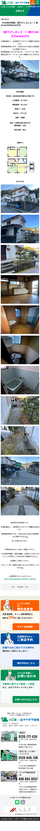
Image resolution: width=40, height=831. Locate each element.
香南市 (16, 725)
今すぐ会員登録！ (26, 626)
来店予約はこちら (26, 663)
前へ (13, 587)
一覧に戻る (20, 587)
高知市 (5, 725)
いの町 (32, 725)
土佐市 (27, 725)
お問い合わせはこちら (26, 699)
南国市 (11, 725)
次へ (26, 587)
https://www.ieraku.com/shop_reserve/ (20, 579)
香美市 (21, 725)
